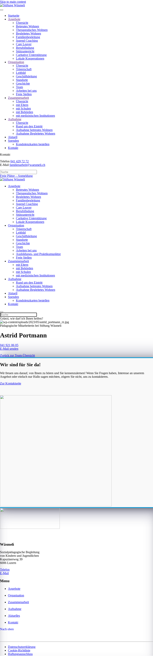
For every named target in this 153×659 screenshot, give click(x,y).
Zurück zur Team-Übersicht (17, 355)
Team (19, 87)
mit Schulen (23, 108)
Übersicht (22, 22)
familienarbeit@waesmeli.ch (27, 165)
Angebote (14, 19)
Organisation (16, 62)
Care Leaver (23, 44)
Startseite (13, 15)
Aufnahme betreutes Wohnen (34, 130)
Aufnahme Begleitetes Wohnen (35, 133)
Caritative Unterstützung (31, 55)
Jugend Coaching (27, 40)
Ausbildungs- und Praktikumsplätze (38, 254)
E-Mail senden (9, 348)
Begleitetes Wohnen (28, 33)
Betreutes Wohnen (27, 26)
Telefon (5, 569)
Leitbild (21, 72)
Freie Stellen (24, 94)
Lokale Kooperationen (30, 58)
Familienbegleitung (28, 37)
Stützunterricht (25, 51)
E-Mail (4, 573)
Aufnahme (14, 119)
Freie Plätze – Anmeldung (16, 175)
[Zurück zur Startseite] (12, 5)
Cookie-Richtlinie (19, 650)
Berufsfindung (25, 47)
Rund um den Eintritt (29, 126)
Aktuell (12, 137)
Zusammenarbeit (18, 97)
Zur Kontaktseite (10, 383)
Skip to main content (13, 1)
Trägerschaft (23, 69)
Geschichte (23, 83)
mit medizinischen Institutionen (35, 115)
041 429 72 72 (19, 161)
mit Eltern (22, 105)
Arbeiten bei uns (26, 90)
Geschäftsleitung (26, 76)
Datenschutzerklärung (21, 646)
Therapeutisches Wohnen (32, 30)
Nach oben (7, 629)
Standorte (22, 80)
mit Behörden (24, 112)
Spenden (13, 140)
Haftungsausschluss (20, 654)
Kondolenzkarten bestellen (32, 144)
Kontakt (13, 147)
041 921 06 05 (9, 345)
